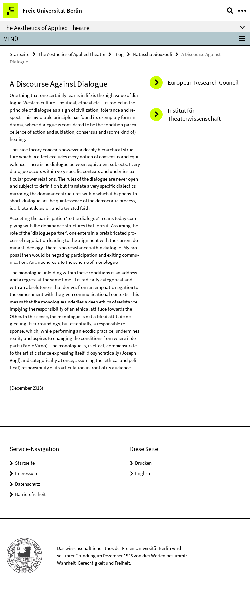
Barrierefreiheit (30, 494)
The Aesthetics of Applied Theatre (71, 54)
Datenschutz (27, 484)
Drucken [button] (143, 463)
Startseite (19, 54)
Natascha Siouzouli (152, 54)
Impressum (26, 473)
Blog (119, 54)
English (142, 473)
